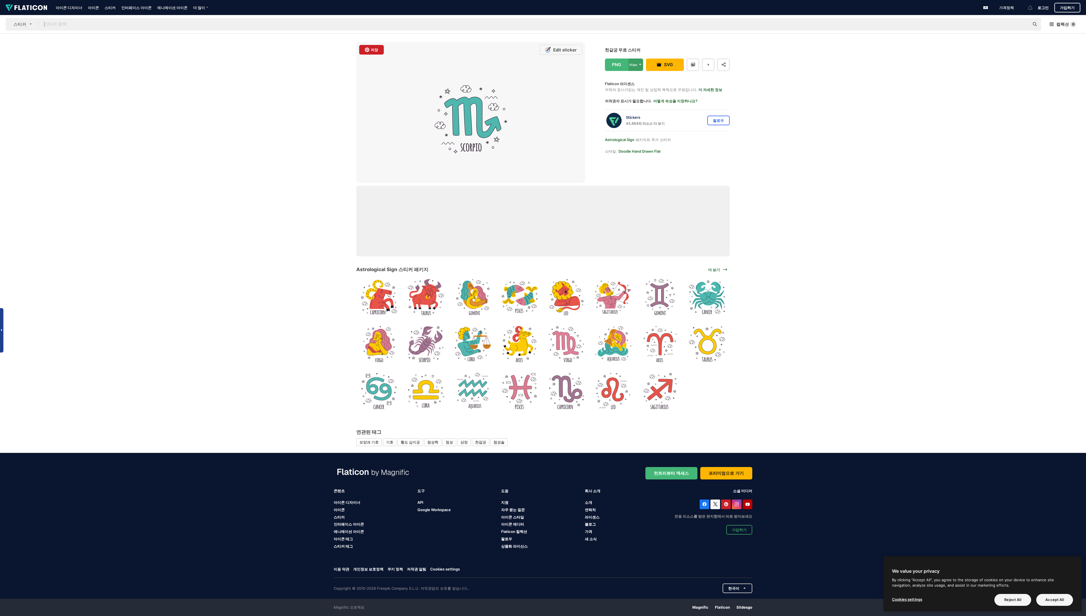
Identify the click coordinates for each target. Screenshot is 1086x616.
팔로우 (506, 539)
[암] (706, 297)
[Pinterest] (726, 504)
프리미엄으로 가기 (726, 473)
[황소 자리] (426, 297)
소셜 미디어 (742, 491)
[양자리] (519, 344)
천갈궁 (480, 442)
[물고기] (519, 297)
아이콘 (93, 7)
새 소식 (591, 539)
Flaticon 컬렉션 (514, 531)
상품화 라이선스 (514, 546)
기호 (389, 442)
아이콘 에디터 (512, 524)
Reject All (1012, 599)
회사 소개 (592, 491)
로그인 (1043, 7)
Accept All (1054, 599)
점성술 (499, 442)
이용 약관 (341, 569)
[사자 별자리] (566, 297)
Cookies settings (445, 569)
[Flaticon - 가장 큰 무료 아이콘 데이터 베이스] (26, 8)
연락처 (590, 509)
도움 (504, 491)
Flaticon (722, 607)
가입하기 (1067, 7)
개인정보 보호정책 (368, 569)
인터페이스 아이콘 (136, 7)
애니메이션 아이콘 (172, 7)
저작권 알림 (416, 569)
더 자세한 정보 (710, 89)
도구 (421, 491)
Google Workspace (434, 509)
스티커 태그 (343, 546)
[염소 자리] (379, 297)
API (420, 502)
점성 (449, 442)
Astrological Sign (619, 139)
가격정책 (1006, 7)
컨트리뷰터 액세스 (671, 473)
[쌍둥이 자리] (472, 297)
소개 (588, 502)
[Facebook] (704, 504)
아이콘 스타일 (512, 517)
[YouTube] (747, 504)
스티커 (110, 7)
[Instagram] (737, 504)
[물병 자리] (613, 344)
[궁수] (613, 297)
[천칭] (472, 344)
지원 (504, 502)
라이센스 (592, 517)
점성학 (432, 442)
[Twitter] (715, 504)
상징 (464, 442)
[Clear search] (1022, 24)
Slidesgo (744, 607)
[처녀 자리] (379, 344)
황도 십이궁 (410, 442)
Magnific (700, 607)
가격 (588, 531)
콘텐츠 (339, 491)
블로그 (590, 524)
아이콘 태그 (343, 539)
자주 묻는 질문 (513, 509)
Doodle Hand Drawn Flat (640, 151)
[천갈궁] (426, 344)
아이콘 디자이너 (69, 7)
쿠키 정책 (395, 569)
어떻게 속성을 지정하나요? (675, 101)
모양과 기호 (369, 442)
